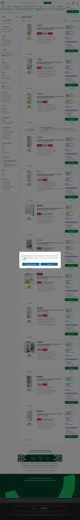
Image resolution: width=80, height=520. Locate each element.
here (25, 258)
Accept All (49, 264)
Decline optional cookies (31, 264)
